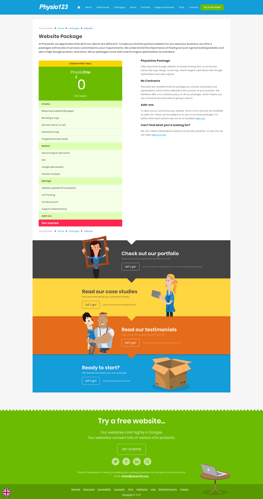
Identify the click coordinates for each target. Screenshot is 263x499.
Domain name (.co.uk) (54, 124)
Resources (89, 489)
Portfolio (145, 7)
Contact (193, 7)
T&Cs (130, 489)
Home (61, 28)
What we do (102, 7)
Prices (133, 7)
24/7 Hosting (48, 194)
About (88, 7)
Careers (184, 489)
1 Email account (50, 201)
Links (153, 489)
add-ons (200, 118)
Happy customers (164, 7)
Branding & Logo (50, 117)
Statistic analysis (51, 173)
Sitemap (75, 489)
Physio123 (127, 494)
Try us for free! (212, 7)
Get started (50, 223)
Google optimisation (53, 166)
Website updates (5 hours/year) (59, 187)
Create (46, 103)
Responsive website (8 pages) (58, 110)
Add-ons (47, 215)
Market (46, 145)
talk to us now (158, 134)
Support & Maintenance (54, 208)
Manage (46, 180)
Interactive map (50, 131)
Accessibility (104, 489)
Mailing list (142, 489)
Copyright (119, 489)
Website (88, 28)
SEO (44, 159)
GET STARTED (131, 449)
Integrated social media (55, 138)
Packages (119, 7)
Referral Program (168, 489)
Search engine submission (56, 152)
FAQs (181, 7)
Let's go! (130, 266)
